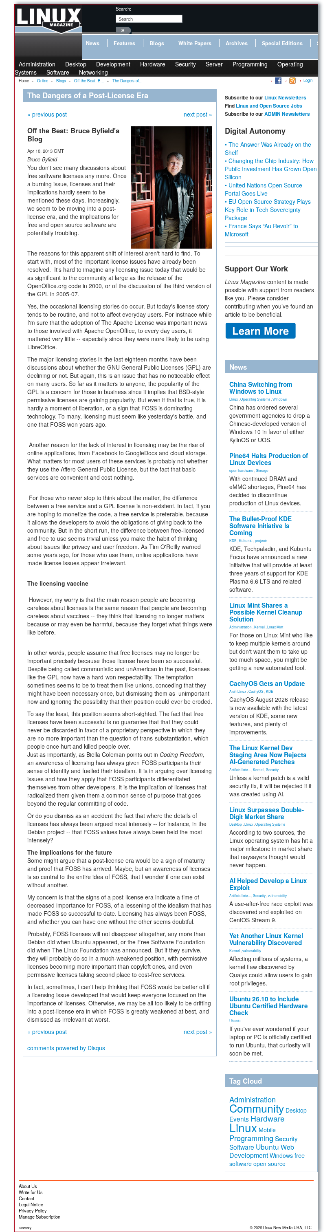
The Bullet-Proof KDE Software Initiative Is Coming (260, 525)
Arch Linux (237, 691)
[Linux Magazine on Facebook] (277, 80)
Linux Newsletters (285, 97)
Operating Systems (255, 399)
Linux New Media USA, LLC (287, 1227)
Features (124, 43)
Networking (93, 72)
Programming (250, 64)
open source (269, 1163)
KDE (233, 540)
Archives (237, 43)
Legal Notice (31, 1204)
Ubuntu (235, 1020)
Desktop (235, 824)
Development (113, 64)
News (92, 43)
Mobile (267, 1130)
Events (239, 1118)
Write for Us (31, 1192)
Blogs (156, 43)
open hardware (241, 470)
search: (123, 8)
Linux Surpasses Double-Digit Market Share (266, 813)
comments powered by (66, 1048)
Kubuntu (246, 540)
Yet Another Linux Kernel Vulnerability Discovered (266, 939)
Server (214, 64)
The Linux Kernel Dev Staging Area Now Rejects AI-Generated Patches (268, 754)
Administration (240, 626)
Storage (262, 470)
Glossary (25, 1227)
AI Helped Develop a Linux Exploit (268, 884)
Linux (233, 399)
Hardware (152, 64)
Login (307, 80)
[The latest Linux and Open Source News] (292, 80)
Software (57, 72)
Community (256, 1108)
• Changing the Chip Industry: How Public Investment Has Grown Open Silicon (271, 168)
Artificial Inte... (239, 769)
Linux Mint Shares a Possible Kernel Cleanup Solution (265, 612)
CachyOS (256, 691)
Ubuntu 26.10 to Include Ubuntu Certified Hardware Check (268, 1005)
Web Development (261, 1151)
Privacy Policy (33, 1210)
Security (185, 64)
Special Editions (282, 43)
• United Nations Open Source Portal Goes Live (263, 189)
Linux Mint (275, 626)
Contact (26, 1198)
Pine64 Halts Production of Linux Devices (268, 459)
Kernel (259, 626)
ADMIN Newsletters (287, 113)
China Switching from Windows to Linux (260, 388)
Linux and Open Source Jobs (269, 105)
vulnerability (277, 895)
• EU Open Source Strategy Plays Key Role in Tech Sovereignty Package (268, 209)
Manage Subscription (39, 1216)
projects (261, 540)
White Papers (194, 43)
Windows (279, 399)
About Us (28, 1186)
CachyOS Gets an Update (267, 683)
